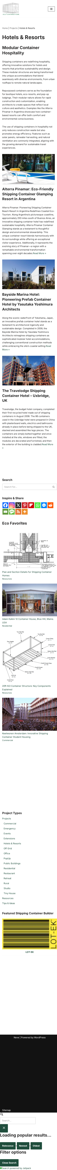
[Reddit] (50, 505)
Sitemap (6, 1110)
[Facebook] (5, 505)
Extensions (9, 838)
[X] (18, 505)
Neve (16, 1037)
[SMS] (12, 512)
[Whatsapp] (37, 505)
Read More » (39, 253)
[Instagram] (12, 505)
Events (7, 833)
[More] (25, 512)
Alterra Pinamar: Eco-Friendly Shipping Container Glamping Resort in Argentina (27, 194)
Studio (7, 888)
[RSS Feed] (18, 512)
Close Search (9, 1162)
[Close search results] (4, 1128)
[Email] (5, 512)
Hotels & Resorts (12, 843)
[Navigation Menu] (51, 8)
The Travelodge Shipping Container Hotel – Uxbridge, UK (26, 396)
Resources (7, 579)
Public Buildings (12, 863)
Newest (23, 1145)
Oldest (36, 1145)
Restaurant (9, 873)
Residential (7, 626)
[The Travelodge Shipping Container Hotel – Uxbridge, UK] (28, 371)
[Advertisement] (28, 776)
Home (5, 28)
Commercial (7, 740)
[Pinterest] (25, 505)
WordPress (40, 1037)
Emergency (9, 828)
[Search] (53, 487)
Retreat (7, 878)
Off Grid (8, 848)
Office (7, 853)
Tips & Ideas (8, 903)
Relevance (7, 1145)
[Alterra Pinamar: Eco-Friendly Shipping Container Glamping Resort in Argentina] (28, 169)
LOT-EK (30, 952)
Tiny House (9, 893)
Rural (6, 883)
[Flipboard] (31, 505)
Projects (13, 28)
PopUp (7, 858)
